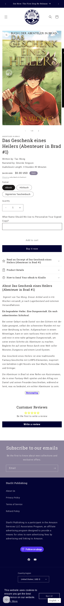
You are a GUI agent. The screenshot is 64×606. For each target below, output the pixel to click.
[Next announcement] (58, 4)
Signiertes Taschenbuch (18, 194)
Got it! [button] (49, 596)
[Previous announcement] (5, 4)
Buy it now (32, 248)
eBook (8, 187)
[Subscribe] (54, 468)
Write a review (32, 424)
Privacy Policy (13, 497)
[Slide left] (25, 131)
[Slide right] (38, 131)
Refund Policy (13, 511)
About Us (10, 491)
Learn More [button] (11, 601)
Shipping (5, 177)
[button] (6, 17)
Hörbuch (24, 187)
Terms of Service (14, 504)
